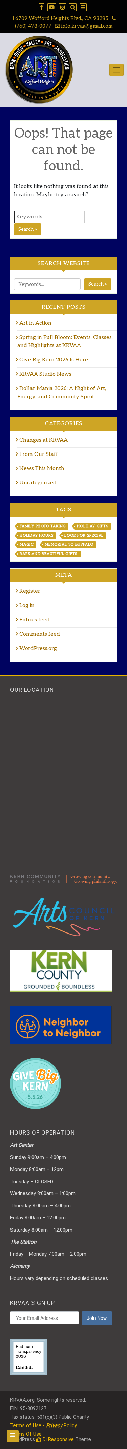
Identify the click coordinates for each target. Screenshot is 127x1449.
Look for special (84, 535)
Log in (27, 605)
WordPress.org (38, 648)
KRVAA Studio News (45, 374)
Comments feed (39, 634)
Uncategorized (38, 483)
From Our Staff (38, 454)
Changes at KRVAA (43, 440)
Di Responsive (57, 1439)
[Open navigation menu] (13, 1436)
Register (29, 591)
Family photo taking (43, 526)
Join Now (97, 1317)
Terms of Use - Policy (43, 1425)
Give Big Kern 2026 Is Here (53, 360)
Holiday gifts (92, 526)
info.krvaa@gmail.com (86, 26)
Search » (27, 229)
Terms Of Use (26, 1434)
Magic (27, 544)
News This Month (41, 468)
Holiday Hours (37, 535)
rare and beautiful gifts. (49, 554)
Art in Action (36, 323)
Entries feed (34, 620)
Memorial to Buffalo (69, 544)
